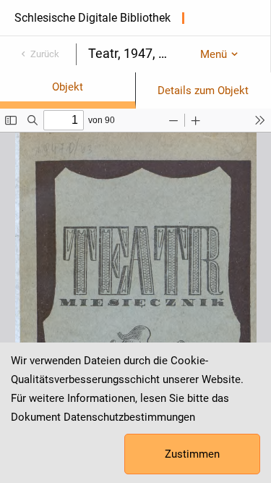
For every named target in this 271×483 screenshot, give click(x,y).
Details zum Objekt (203, 90)
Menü (213, 54)
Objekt (67, 86)
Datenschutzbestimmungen (129, 417)
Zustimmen (192, 454)
